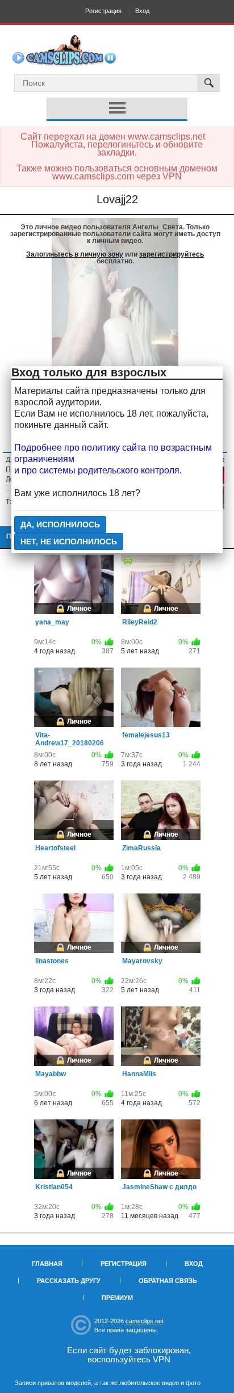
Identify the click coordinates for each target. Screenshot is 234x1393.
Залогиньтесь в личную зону (74, 254)
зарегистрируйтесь (171, 254)
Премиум (117, 1297)
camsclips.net (145, 1321)
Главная (47, 1263)
